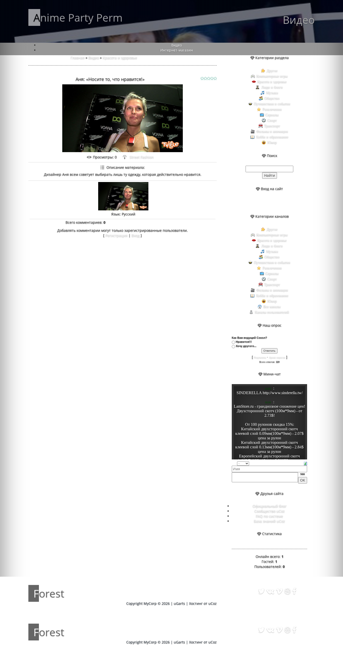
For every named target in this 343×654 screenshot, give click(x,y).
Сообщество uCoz (269, 511)
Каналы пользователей (272, 312)
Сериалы (271, 115)
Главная (78, 57)
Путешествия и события (272, 104)
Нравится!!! (244, 341)
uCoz (212, 603)
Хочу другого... (246, 345)
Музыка (272, 93)
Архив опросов (277, 357)
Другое (272, 71)
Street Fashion (142, 157)
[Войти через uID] (256, 202)
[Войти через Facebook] (273, 202)
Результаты (260, 357)
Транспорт (272, 126)
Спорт (272, 120)
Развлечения (272, 109)
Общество (271, 98)
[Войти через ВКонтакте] (265, 202)
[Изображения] (123, 196)
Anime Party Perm (78, 17)
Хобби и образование (272, 137)
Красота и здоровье (120, 57)
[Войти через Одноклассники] (282, 202)
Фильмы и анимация (272, 131)
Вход (136, 235)
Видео (93, 57)
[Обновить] (305, 463)
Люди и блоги (272, 87)
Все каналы (271, 307)
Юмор (272, 142)
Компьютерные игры (272, 76)
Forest (48, 593)
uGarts (179, 603)
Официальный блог (270, 506)
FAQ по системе (269, 516)
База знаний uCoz (269, 521)
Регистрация (116, 235)
